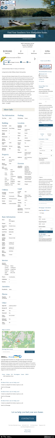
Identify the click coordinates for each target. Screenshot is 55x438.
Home (3, 374)
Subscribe (46, 125)
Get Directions (29, 351)
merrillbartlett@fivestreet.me (27, 426)
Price (40, 216)
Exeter (22, 374)
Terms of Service (43, 203)
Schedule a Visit (49, 134)
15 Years (42, 213)
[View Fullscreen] (4, 338)
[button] (40, 36)
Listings (8, 374)
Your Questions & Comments (43, 158)
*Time (40, 153)
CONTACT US (27, 418)
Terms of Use (27, 430)
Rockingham (17, 374)
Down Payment (42, 221)
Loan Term (41, 210)
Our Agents (41, 81)
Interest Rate (42, 226)
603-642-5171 (43, 74)
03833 (26, 374)
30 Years (47, 210)
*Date (40, 148)
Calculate (46, 231)
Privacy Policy (27, 431)
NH (12, 374)
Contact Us (41, 79)
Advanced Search (27, 38)
